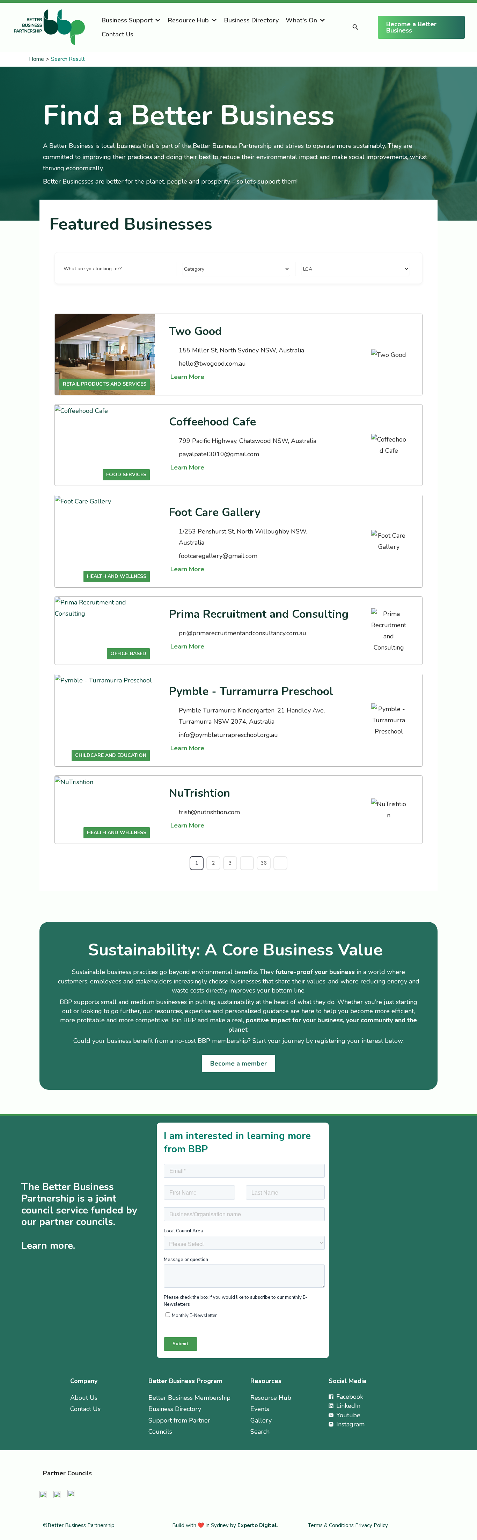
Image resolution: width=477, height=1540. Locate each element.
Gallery (261, 1420)
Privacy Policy (371, 1525)
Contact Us (117, 34)
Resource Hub (188, 20)
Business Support (127, 20)
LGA (306, 268)
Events (259, 1409)
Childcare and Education (110, 755)
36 (263, 863)
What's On (301, 20)
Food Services (126, 474)
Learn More (187, 377)
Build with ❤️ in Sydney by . (225, 1525)
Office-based (128, 653)
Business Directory (251, 20)
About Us (83, 1398)
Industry (191, 268)
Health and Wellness (116, 576)
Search (260, 1431)
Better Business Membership (189, 1398)
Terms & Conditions (331, 1525)
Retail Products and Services (104, 384)
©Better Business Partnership (79, 1525)
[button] (355, 27)
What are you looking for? (93, 268)
